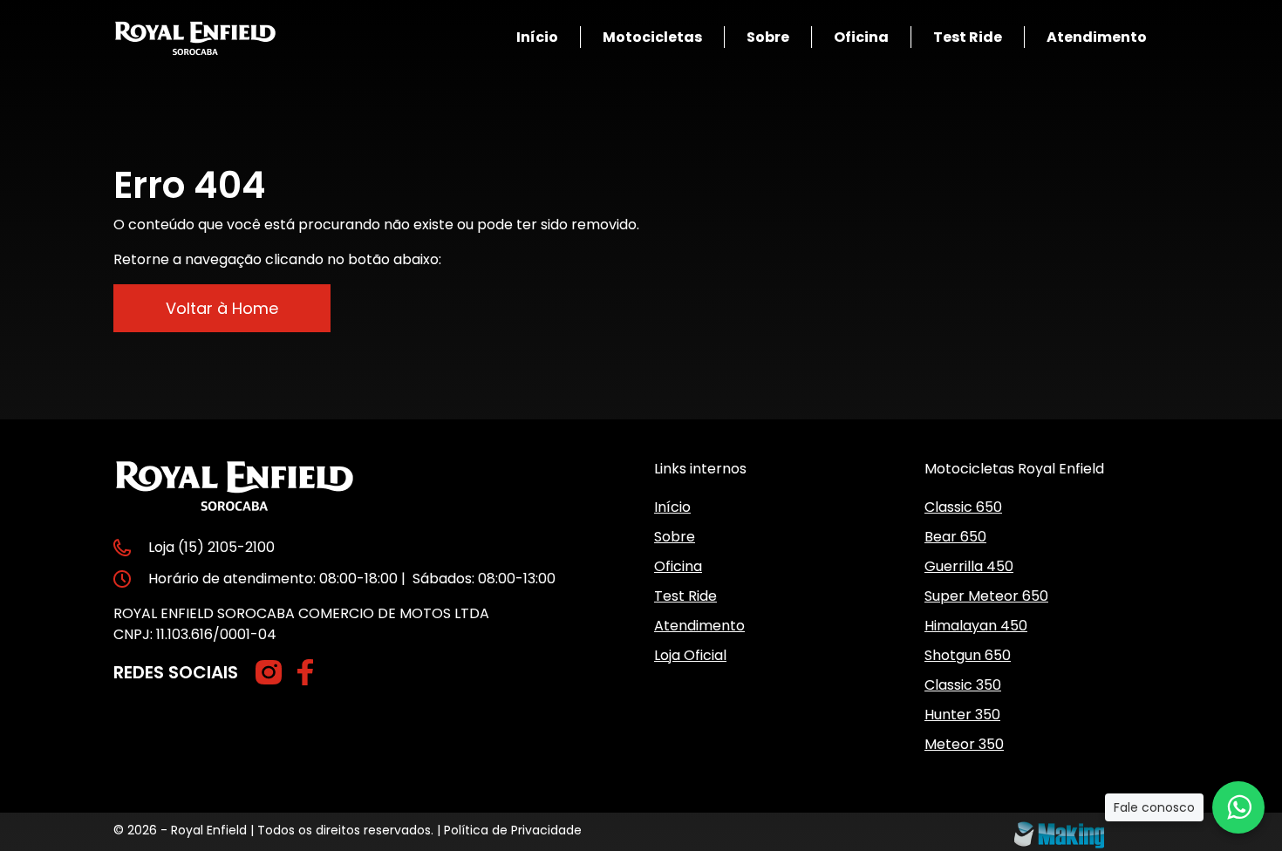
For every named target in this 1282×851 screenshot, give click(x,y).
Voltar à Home (222, 308)
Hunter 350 (962, 715)
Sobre (768, 37)
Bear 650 (955, 537)
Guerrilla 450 (968, 566)
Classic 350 (962, 685)
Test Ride (967, 37)
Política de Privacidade (513, 830)
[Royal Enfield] (195, 37)
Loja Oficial (690, 655)
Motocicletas (652, 37)
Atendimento (1097, 37)
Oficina (861, 37)
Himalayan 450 (975, 626)
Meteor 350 (964, 744)
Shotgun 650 (967, 655)
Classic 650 (963, 507)
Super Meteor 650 (986, 596)
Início (537, 37)
